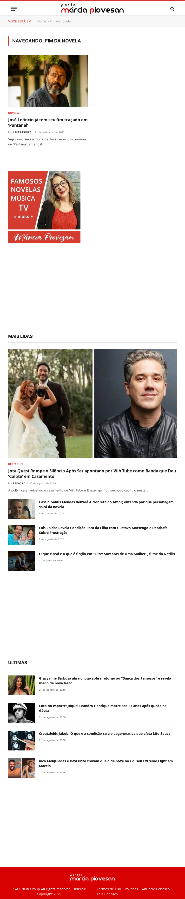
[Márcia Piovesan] (92, 9)
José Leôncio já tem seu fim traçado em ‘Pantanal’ (48, 122)
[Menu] (14, 8)
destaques (16, 464)
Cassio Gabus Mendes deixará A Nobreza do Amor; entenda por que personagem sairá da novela (106, 504)
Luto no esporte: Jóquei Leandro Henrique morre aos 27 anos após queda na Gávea (102, 708)
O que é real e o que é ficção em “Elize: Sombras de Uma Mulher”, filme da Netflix (107, 554)
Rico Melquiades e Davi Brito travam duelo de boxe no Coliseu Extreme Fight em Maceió (106, 763)
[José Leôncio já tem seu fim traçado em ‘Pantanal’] (48, 81)
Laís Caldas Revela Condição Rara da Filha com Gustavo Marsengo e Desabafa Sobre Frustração (103, 530)
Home (41, 21)
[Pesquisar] (171, 8)
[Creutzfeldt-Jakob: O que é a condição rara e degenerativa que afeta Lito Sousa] (21, 741)
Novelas (14, 112)
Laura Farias (22, 132)
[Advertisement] (92, 289)
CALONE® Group (26, 889)
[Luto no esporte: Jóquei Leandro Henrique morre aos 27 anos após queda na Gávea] (21, 713)
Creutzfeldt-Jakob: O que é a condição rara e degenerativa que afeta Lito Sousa (104, 733)
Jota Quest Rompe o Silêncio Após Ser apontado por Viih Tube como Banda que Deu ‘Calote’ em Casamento (92, 473)
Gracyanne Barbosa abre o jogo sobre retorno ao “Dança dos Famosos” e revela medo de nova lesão (105, 680)
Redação (19, 483)
